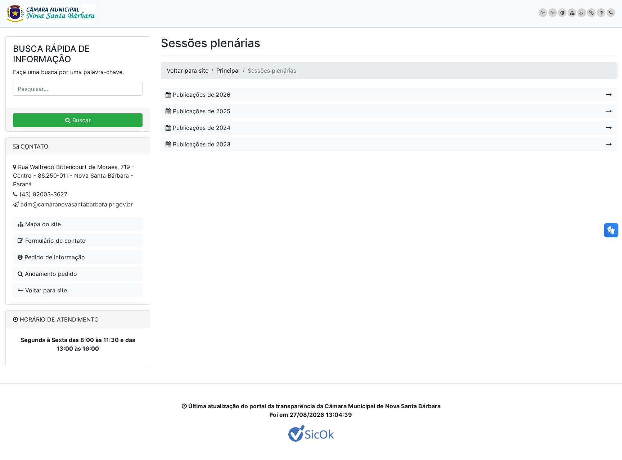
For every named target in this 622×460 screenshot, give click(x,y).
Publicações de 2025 (200, 111)
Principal (228, 70)
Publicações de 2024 (200, 127)
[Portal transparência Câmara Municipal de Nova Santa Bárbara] (51, 13)
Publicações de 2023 (200, 144)
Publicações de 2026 (200, 94)
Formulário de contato (54, 240)
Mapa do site (42, 224)
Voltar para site (45, 290)
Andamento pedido (50, 273)
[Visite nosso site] (311, 432)
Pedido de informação (54, 257)
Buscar (81, 120)
